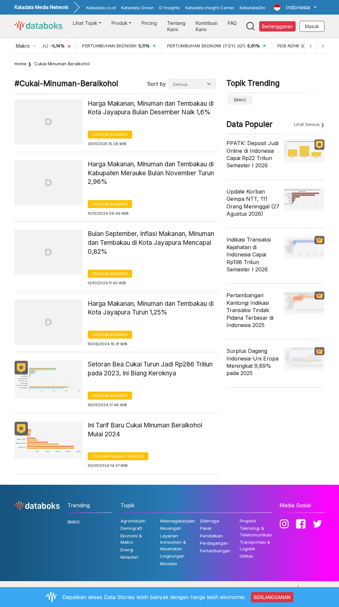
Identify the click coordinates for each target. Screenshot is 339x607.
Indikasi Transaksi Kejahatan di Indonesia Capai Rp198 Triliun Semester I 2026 (248, 254)
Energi (127, 549)
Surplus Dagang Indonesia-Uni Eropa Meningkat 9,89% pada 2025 (252, 362)
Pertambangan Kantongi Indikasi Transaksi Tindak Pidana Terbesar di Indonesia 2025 (249, 310)
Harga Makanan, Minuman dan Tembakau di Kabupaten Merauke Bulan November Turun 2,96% (151, 173)
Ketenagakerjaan (177, 521)
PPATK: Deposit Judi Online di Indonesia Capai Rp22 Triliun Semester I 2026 (252, 154)
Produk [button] (119, 23)
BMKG (240, 99)
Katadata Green (137, 7)
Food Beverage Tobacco (118, 456)
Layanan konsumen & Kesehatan (173, 542)
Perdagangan (214, 543)
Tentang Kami (176, 26)
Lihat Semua (306, 124)
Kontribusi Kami (206, 26)
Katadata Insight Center (209, 7)
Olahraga (209, 521)
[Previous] (310, 46)
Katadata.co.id (101, 7)
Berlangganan (277, 26)
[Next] (322, 46)
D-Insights (169, 7)
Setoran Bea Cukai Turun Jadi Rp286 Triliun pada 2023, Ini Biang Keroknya (150, 368)
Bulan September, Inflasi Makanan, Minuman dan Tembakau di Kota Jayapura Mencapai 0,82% (151, 242)
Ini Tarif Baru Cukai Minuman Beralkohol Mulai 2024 (145, 429)
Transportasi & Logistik (255, 545)
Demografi (131, 528)
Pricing (149, 23)
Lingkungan (172, 556)
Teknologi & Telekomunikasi (256, 531)
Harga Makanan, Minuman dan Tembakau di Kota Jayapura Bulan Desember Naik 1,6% (151, 108)
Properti (248, 521)
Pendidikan (211, 535)
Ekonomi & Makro (110, 134)
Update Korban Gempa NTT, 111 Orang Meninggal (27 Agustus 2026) (252, 202)
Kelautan (129, 557)
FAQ (232, 23)
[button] (295, 7)
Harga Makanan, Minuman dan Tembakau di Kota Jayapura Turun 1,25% (151, 308)
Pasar (206, 528)
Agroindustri (133, 521)
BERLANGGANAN (272, 597)
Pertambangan (215, 550)
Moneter (168, 563)
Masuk (312, 26)
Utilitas (246, 556)
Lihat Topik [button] (85, 23)
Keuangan (170, 528)
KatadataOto (253, 7)
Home (20, 63)
